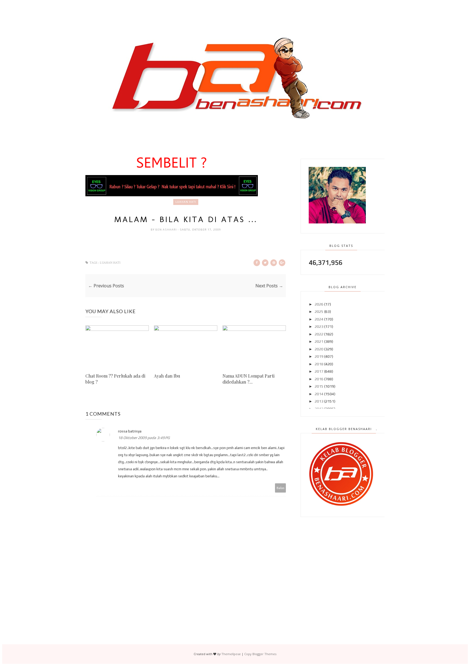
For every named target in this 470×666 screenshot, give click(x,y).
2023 (319, 326)
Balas (281, 488)
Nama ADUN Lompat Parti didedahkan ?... (248, 379)
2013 (319, 401)
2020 (319, 349)
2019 (319, 356)
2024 (319, 319)
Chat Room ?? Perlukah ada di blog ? (115, 379)
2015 (319, 386)
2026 (319, 304)
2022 (319, 334)
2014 (319, 394)
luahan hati (185, 201)
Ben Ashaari (166, 229)
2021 (319, 341)
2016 (319, 379)
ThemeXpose (231, 654)
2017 (319, 371)
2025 (319, 311)
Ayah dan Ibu (167, 376)
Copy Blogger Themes (260, 654)
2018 (319, 364)
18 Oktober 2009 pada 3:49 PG (144, 437)
